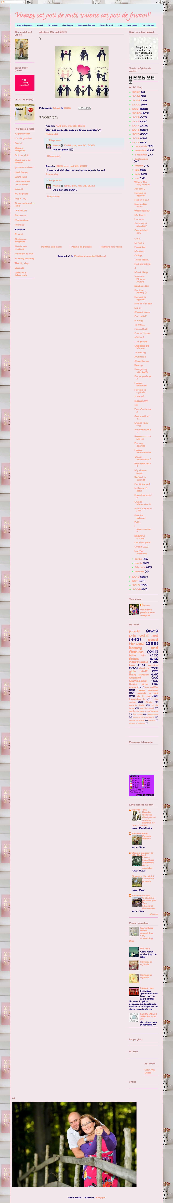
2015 (136, 134)
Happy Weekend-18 (142, 451)
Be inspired (53, 25)
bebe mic (137, 655)
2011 (135, 581)
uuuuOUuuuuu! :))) (143, 509)
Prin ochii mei (148, 25)
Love (120, 25)
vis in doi (143, 696)
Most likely (141, 272)
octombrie (141, 154)
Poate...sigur (22, 220)
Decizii (18, 143)
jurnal (134, 631)
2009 (137, 589)
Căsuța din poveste (148, 880)
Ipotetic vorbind (24, 167)
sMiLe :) (139, 337)
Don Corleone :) (142, 410)
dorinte (144, 668)
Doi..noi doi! (21, 155)
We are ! (145, 948)
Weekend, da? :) (142, 464)
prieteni (133, 687)
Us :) (137, 238)
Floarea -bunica (141, 895)
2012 (136, 576)
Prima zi (19, 224)
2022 (136, 104)
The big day (21, 263)
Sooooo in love (24, 253)
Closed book (142, 312)
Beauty (138, 365)
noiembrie (141, 150)
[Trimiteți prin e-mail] (79, 108)
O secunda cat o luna (24, 204)
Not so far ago (143, 303)
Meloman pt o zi (142, 430)
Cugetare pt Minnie (141, 347)
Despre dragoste (20, 149)
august (139, 165)
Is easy (138, 320)
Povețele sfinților (146, 837)
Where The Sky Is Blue (142, 183)
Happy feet (146, 988)
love (132, 665)
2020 (137, 113)
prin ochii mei (143, 635)
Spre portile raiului (143, 876)
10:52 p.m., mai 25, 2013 (71, 166)
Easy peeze (132, 25)
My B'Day (20, 198)
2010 (136, 585)
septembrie (141, 158)
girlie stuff (138, 671)
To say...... (139, 324)
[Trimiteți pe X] (84, 108)
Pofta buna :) (142, 484)
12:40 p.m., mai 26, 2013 (79, 185)
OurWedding (138, 680)
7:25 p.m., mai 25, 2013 (70, 125)
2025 (136, 92)
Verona (151, 720)
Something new (140, 231)
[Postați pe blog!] (82, 108)
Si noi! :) (139, 242)
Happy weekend (140, 384)
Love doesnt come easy (22, 182)
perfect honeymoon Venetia (143, 711)
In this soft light (140, 489)
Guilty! (138, 255)
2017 (136, 125)
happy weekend (148, 690)
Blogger (100, 1197)
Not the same (142, 263)
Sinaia (149, 702)
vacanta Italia (136, 705)
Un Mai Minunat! (140, 552)
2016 (136, 129)
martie (139, 563)
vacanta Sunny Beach (143, 717)
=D (136, 405)
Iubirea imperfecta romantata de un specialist (148, 862)
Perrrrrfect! (140, 329)
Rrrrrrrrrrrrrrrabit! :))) (142, 437)
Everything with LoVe (141, 370)
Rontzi (19, 234)
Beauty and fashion (86, 25)
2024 (136, 96)
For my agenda (139, 444)
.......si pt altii (140, 341)
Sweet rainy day (141, 424)
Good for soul (106, 25)
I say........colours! (143, 529)
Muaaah (139, 251)
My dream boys (140, 471)
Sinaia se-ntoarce (21, 247)
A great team (22, 133)
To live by (140, 352)
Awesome (140, 356)
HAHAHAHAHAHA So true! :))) (148, 1016)
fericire (134, 658)
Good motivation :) (142, 458)
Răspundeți (52, 134)
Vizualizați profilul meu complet (147, 612)
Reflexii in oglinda (140, 194)
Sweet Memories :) (142, 503)
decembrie (141, 146)
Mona (56, 145)
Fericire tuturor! (139, 516)
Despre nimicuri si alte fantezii (142, 853)
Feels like (139, 247)
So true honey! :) (140, 291)
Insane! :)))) (141, 400)
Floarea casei (139, 833)
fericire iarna (138, 684)
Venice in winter (136, 720)
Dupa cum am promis (23, 161)
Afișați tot (154, 914)
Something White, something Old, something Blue (141, 934)
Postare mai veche (111, 246)
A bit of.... (139, 396)
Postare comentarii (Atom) (90, 256)
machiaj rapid (147, 708)
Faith (137, 522)
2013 (136, 142)
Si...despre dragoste (20, 240)
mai (137, 178)
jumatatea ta (137, 699)
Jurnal (40, 25)
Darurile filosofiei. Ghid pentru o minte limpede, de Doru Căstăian (144, 819)
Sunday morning (24, 258)
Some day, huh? (140, 205)
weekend (135, 677)
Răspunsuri (55, 140)
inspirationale (138, 661)
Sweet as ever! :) (143, 496)
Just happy (68, 25)
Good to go (141, 361)
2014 (136, 138)
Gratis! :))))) (141, 546)
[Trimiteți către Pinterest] (89, 108)
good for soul (143, 641)
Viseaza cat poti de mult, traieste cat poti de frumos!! (82, 16)
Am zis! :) (139, 188)
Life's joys (21, 176)
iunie (138, 174)
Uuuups (139, 219)
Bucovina (138, 714)
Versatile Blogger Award (140, 279)
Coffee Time (139, 809)
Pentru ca (20, 215)
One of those (142, 333)
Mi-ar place (21, 193)
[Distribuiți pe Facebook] (87, 108)
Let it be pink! (142, 542)
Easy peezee (139, 674)
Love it (19, 189)
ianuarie (140, 571)
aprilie (139, 558)
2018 (136, 121)
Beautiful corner (139, 537)
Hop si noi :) (141, 199)
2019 (136, 117)
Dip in (137, 307)
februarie (140, 567)
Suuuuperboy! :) (142, 377)
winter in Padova (137, 723)
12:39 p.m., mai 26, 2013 (79, 145)
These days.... (141, 259)
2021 (136, 109)
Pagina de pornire (24, 25)
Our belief (140, 316)
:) (135, 268)
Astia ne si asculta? (140, 224)
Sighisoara (152, 714)
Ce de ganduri (23, 138)
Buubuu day (141, 285)
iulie (137, 169)
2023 (136, 100)
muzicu (153, 665)
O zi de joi (21, 210)
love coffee (151, 687)
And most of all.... (142, 417)
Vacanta (19, 268)
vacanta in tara (147, 693)
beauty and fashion (143, 650)
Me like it (139, 215)
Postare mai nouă (51, 246)
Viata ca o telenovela (21, 273)
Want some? (141, 210)
